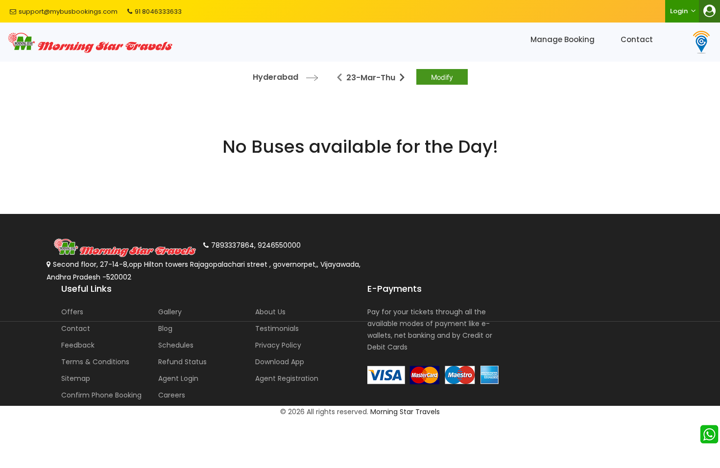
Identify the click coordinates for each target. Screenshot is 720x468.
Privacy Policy (278, 345)
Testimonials (277, 328)
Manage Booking (562, 39)
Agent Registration (286, 378)
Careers (171, 395)
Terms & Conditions (95, 362)
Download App (279, 362)
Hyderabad (275, 77)
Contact (637, 39)
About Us (270, 312)
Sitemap (75, 378)
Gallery (170, 312)
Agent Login (178, 378)
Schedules (175, 345)
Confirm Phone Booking (101, 395)
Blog (165, 328)
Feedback (78, 345)
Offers (72, 312)
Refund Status (182, 362)
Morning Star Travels (405, 412)
